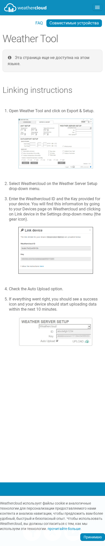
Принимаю (93, 537)
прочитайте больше (64, 529)
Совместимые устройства (74, 23)
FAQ (39, 23)
